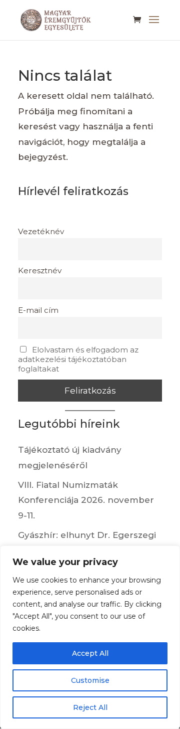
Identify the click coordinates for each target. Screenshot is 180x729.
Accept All (90, 653)
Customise (90, 680)
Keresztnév (40, 270)
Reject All (90, 707)
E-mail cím (38, 310)
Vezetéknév (41, 231)
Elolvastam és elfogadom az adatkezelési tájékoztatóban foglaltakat (78, 359)
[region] (90, 637)
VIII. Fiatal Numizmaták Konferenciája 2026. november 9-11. (86, 500)
